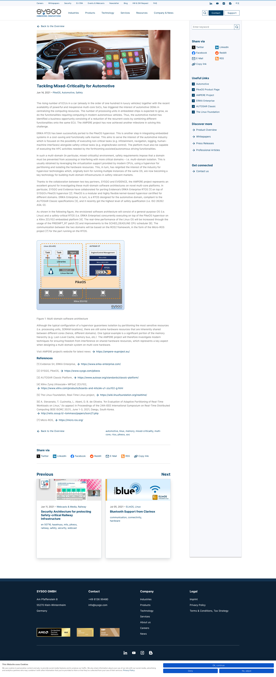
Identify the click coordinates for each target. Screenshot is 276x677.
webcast (72, 527)
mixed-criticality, (145, 431)
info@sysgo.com (97, 605)
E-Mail (113, 456)
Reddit (97, 456)
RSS (127, 456)
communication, (119, 517)
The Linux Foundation (208, 111)
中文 (237, 3)
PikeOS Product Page (208, 89)
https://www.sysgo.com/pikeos (82, 370)
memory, (131, 431)
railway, (45, 527)
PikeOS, (57, 92)
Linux (138, 506)
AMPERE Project (205, 95)
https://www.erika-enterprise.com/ (101, 364)
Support (232, 12)
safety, (54, 527)
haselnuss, (58, 524)
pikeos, (122, 434)
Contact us (202, 171)
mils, (66, 524)
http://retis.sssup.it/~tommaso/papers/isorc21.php (69, 413)
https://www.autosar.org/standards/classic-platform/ (108, 377)
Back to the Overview (52, 26)
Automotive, (69, 92)
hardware (115, 520)
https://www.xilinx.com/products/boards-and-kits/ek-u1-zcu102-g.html (82, 388)
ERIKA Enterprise (205, 100)
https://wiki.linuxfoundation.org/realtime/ (123, 395)
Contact (216, 12)
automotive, (112, 431)
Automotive (202, 83)
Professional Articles (208, 150)
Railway (82, 506)
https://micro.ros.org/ (71, 420)
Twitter (45, 456)
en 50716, (46, 524)
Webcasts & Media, (67, 506)
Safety (79, 92)
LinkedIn (61, 456)
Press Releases (205, 143)
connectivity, (135, 517)
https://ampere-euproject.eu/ (113, 351)
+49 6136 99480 (98, 599)
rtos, (115, 434)
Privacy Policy (129, 670)
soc (128, 434)
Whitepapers (203, 136)
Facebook (80, 456)
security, (63, 527)
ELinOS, (130, 506)
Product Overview (206, 129)
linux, (122, 431)
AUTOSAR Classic (206, 106)
